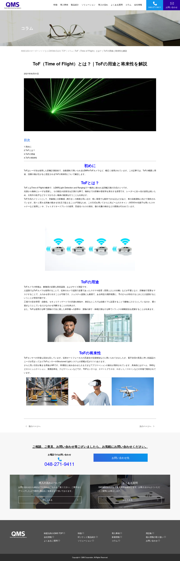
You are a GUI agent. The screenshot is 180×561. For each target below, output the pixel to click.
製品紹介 (75, 4)
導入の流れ (103, 4)
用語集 (149, 533)
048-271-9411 (154, 7)
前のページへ (34, 426)
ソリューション (88, 4)
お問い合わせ (171, 7)
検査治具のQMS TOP (53, 533)
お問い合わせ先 (120, 457)
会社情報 (138, 4)
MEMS (132, 202)
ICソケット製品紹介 (86, 537)
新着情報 (116, 537)
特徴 (55, 4)
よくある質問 (117, 4)
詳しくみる (47, 499)
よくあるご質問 (51, 540)
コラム (128, 4)
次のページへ (145, 426)
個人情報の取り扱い (155, 537)
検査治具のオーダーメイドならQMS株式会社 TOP (43, 50)
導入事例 (64, 4)
